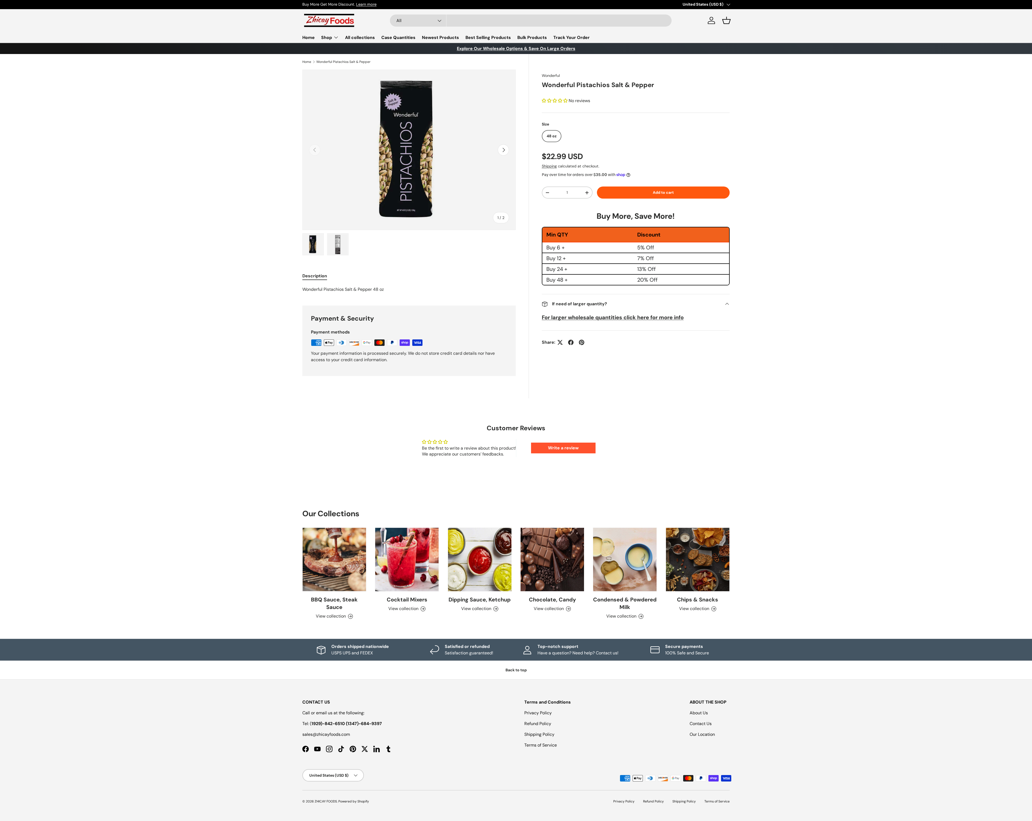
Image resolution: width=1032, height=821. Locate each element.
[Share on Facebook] (570, 342)
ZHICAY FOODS (326, 801)
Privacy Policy (538, 713)
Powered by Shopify (353, 801)
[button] (726, 20)
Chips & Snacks (697, 599)
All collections (360, 37)
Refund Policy (537, 723)
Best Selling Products (488, 37)
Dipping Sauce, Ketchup (480, 599)
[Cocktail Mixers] (407, 559)
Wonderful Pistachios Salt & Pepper (343, 62)
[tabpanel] (409, 289)
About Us (699, 713)
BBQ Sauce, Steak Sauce (334, 603)
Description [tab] (314, 276)
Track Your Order (571, 37)
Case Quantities (398, 37)
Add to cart (663, 192)
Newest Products (440, 37)
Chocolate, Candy (552, 599)
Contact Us (701, 723)
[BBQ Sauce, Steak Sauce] (334, 559)
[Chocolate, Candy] (552, 559)
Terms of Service (540, 745)
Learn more (366, 4)
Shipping (549, 166)
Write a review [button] (563, 448)
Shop (326, 37)
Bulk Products (532, 37)
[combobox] (531, 21)
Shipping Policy (539, 734)
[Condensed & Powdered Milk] (625, 559)
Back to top (516, 670)
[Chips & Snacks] (697, 559)
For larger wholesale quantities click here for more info (613, 317)
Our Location (702, 734)
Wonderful (551, 75)
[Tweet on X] (560, 342)
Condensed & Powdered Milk (625, 603)
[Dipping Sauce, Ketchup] (479, 559)
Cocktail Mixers (407, 599)
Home (308, 37)
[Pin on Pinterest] (581, 342)
